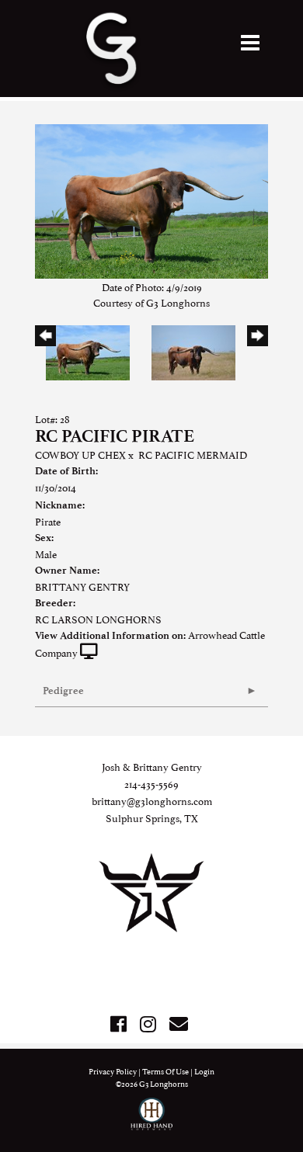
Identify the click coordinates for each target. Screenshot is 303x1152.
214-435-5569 (151, 783)
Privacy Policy (113, 1071)
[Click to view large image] (151, 198)
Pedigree (63, 690)
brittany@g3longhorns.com (152, 800)
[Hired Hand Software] (152, 1121)
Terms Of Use (165, 1071)
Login (204, 1071)
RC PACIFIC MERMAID (192, 454)
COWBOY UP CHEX (80, 454)
